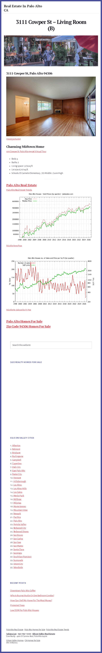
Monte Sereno (19, 506)
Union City (18, 564)
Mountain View (20, 510)
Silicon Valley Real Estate (43, 634)
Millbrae (17, 499)
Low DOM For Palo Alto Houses (24, 610)
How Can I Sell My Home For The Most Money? (31, 600)
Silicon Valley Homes (15, 640)
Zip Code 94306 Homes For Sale (28, 326)
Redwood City (19, 528)
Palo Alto (17, 521)
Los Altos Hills (20, 488)
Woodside (18, 567)
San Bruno (18, 535)
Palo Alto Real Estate (21, 185)
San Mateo (18, 546)
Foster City (17, 474)
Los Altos (17, 485)
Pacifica (17, 517)
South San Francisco (22, 557)
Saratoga (17, 553)
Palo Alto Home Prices (14, 246)
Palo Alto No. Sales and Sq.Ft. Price (18, 310)
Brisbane (16, 453)
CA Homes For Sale (32, 640)
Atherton (16, 445)
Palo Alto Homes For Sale (24, 321)
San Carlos (18, 539)
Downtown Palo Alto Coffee (22, 591)
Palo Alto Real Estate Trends (19, 190)
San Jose (17, 542)
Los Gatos (17, 492)
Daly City (16, 467)
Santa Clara (18, 549)
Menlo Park (18, 496)
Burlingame (17, 456)
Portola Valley (19, 524)
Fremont (17, 478)
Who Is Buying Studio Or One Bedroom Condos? (32, 595)
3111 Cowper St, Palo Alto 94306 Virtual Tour (26, 151)
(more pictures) (13, 139)
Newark (17, 514)
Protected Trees (17, 605)
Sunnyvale (18, 560)
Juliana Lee (11, 634)
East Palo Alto (18, 471)
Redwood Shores (21, 531)
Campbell (16, 460)
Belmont (16, 449)
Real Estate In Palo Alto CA (23, 8)
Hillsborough (19, 481)
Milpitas (17, 503)
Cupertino (17, 463)
